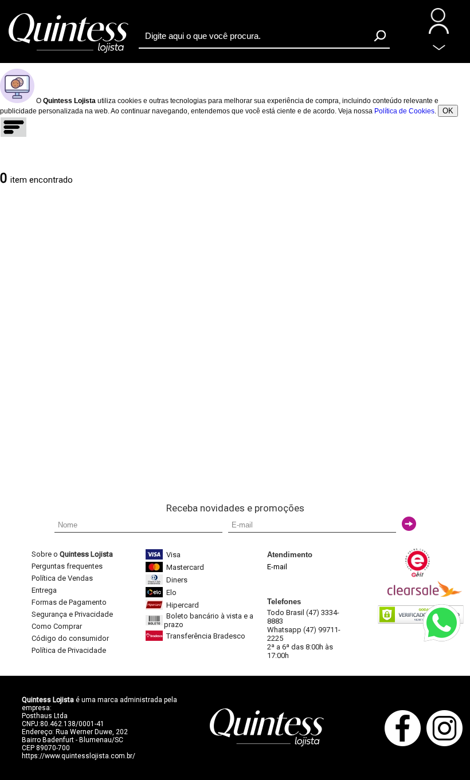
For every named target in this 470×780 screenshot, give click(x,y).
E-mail (277, 566)
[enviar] (409, 524)
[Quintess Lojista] (69, 52)
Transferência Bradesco (205, 636)
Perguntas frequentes (67, 566)
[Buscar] (380, 35)
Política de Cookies (404, 111)
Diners (176, 580)
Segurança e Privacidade (72, 614)
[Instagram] (447, 744)
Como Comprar (57, 626)
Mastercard (185, 567)
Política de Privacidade (69, 650)
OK (447, 111)
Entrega (44, 590)
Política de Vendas (62, 578)
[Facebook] (405, 744)
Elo (171, 592)
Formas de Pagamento (69, 602)
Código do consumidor (70, 638)
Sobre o (72, 554)
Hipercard (182, 605)
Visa (173, 554)
